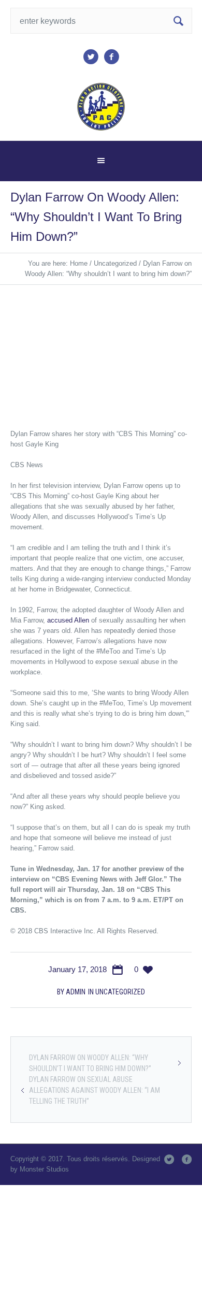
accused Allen (68, 620)
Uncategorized (115, 263)
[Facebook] (111, 57)
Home (79, 263)
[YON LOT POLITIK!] (101, 107)
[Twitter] (90, 57)
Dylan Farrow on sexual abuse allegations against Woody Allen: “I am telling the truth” (94, 1090)
